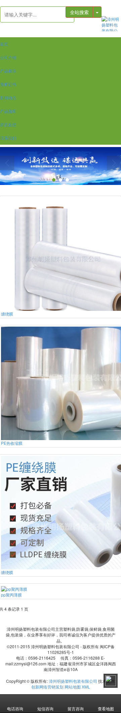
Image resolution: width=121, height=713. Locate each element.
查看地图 (106, 708)
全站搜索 (79, 12)
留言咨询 (76, 708)
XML (86, 687)
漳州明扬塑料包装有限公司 (73, 681)
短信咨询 (45, 708)
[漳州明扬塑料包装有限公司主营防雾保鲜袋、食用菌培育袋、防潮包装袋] (111, 24)
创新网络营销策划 (47, 687)
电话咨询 (15, 708)
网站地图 (73, 687)
